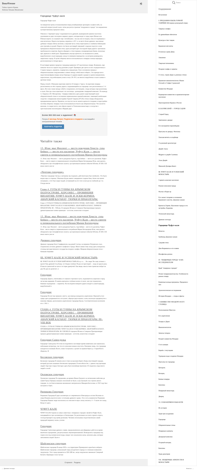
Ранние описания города (167, 186)
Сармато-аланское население (169, 180)
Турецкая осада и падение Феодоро (171, 356)
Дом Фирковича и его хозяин (169, 248)
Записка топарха (164, 333)
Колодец (161, 373)
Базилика (162, 385)
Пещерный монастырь (166, 390)
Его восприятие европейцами (169, 126)
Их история (163, 408)
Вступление (163, 15)
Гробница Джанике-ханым (168, 237)
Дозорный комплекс (166, 437)
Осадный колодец (165, 442)
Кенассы (161, 231)
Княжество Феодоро (166, 89)
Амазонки (162, 57)
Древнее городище (50, 240)
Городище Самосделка (53, 339)
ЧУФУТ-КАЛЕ (48, 408)
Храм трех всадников (166, 413)
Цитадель (162, 367)
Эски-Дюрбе (163, 160)
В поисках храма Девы (167, 52)
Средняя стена (164, 242)
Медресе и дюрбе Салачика (168, 154)
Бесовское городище (52, 357)
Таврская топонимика (166, 63)
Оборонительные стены (167, 425)
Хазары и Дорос (164, 321)
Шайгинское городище (53, 443)
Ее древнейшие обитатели (168, 34)
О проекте (68, 462)
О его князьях (163, 344)
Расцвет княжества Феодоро (168, 339)
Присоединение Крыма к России (170, 103)
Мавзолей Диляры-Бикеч (167, 166)
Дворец (161, 396)
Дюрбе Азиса (163, 149)
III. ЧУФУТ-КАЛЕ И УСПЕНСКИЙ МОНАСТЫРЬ (69, 257)
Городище (162, 419)
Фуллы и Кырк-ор (165, 191)
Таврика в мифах (165, 29)
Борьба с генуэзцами (166, 350)
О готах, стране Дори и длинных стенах (173, 75)
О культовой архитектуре (167, 143)
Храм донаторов (164, 454)
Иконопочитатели (165, 327)
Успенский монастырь (166, 214)
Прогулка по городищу (167, 362)
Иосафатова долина (165, 254)
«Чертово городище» (52, 172)
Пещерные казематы (166, 431)
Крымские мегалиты (166, 46)
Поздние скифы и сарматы (168, 69)
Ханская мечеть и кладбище (168, 137)
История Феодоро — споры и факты (171, 296)
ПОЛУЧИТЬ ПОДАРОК (53, 126)
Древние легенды (165, 219)
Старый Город (163, 114)
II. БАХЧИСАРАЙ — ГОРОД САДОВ (172, 108)
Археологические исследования (170, 290)
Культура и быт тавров (166, 40)
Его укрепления (164, 316)
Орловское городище (52, 374)
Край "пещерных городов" (168, 268)
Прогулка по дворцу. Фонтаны (169, 131)
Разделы (77, 462)
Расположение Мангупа (167, 310)
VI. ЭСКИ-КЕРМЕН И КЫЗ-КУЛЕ (171, 402)
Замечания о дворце (165, 120)
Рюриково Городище (52, 391)
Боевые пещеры (164, 379)
